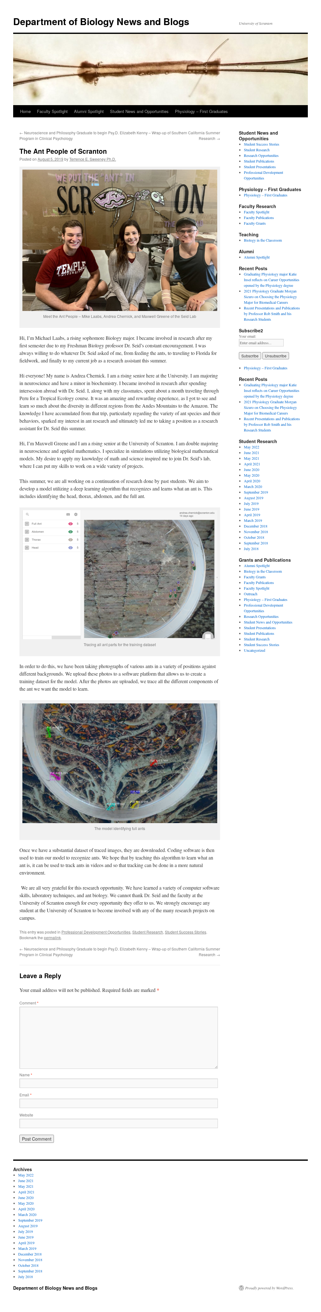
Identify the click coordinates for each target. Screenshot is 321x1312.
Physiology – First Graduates (201, 111)
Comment (29, 1002)
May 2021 (251, 458)
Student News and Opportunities (139, 111)
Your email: (247, 336)
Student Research (147, 931)
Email (25, 1094)
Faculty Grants (255, 223)
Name (25, 1074)
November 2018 (256, 531)
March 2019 (253, 520)
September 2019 (256, 492)
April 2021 (252, 463)
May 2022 (251, 446)
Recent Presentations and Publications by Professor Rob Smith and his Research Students (272, 313)
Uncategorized (254, 650)
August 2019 (253, 497)
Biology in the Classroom (263, 240)
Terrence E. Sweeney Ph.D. (92, 159)
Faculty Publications (259, 217)
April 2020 (252, 480)
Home (25, 111)
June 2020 (251, 469)
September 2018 (256, 542)
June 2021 (251, 452)
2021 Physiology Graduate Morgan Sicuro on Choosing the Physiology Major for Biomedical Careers (270, 296)
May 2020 (251, 475)
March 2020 (253, 486)
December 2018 (255, 525)
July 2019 (251, 503)
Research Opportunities (261, 155)
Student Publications (259, 160)
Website (26, 1114)
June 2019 (251, 508)
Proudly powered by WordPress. (269, 1287)
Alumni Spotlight (89, 111)
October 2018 (254, 537)
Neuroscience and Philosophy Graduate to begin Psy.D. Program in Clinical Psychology (69, 135)
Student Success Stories (185, 931)
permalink (52, 937)
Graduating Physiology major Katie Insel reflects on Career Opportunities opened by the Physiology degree (271, 279)
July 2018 (251, 548)
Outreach (250, 593)
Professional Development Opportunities (95, 931)
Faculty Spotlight (52, 111)
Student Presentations (260, 166)
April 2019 (252, 514)
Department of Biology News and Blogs (101, 21)
